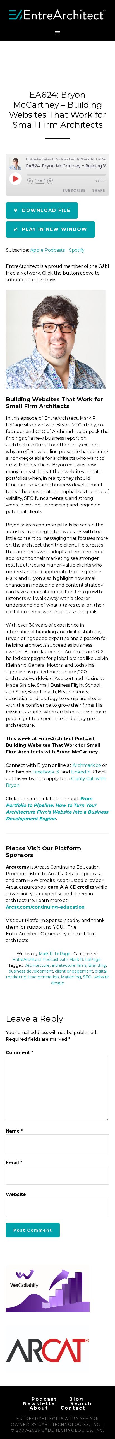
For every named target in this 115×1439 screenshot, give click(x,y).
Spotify (77, 250)
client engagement (74, 971)
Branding (97, 965)
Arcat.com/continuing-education (45, 907)
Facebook (43, 772)
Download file (46, 210)
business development (31, 971)
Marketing (71, 977)
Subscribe (74, 190)
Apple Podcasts (47, 250)
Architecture (37, 965)
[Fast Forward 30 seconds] (50, 181)
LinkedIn (81, 772)
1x (40, 181)
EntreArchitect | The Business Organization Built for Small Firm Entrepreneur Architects (57, 14)
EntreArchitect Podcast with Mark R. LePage (57, 959)
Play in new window (54, 229)
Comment (19, 1052)
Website (16, 1194)
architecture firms (69, 965)
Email (14, 1162)
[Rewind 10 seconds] (30, 181)
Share (98, 190)
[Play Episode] (15, 178)
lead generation (43, 977)
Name (14, 1131)
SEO (87, 977)
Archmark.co (87, 765)
